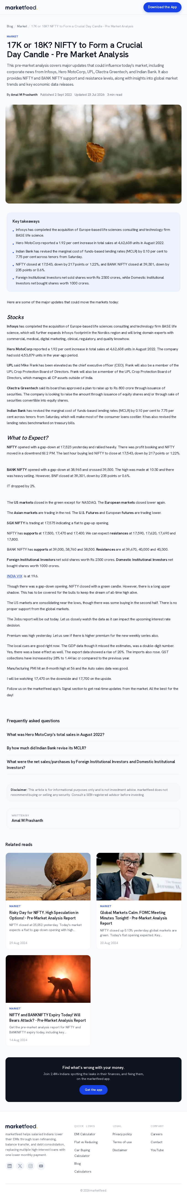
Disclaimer (120, 1150)
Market (22, 26)
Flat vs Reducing (85, 1142)
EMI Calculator (85, 1134)
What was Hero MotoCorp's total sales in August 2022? (55, 734)
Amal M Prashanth (24, 95)
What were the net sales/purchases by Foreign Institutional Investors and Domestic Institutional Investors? (91, 764)
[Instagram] (30, 1166)
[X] (20, 1166)
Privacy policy (122, 1134)
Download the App (162, 7)
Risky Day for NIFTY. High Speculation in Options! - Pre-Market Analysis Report (43, 915)
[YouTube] (41, 1166)
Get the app (93, 1090)
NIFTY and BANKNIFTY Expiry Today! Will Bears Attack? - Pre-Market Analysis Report (47, 1017)
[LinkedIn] (9, 1166)
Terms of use (122, 1142)
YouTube (157, 1150)
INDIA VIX (14, 576)
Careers (157, 1134)
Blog (10, 26)
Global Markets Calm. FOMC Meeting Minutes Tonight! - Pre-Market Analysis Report (133, 918)
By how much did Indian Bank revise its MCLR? (46, 748)
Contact (156, 1142)
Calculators (82, 1171)
